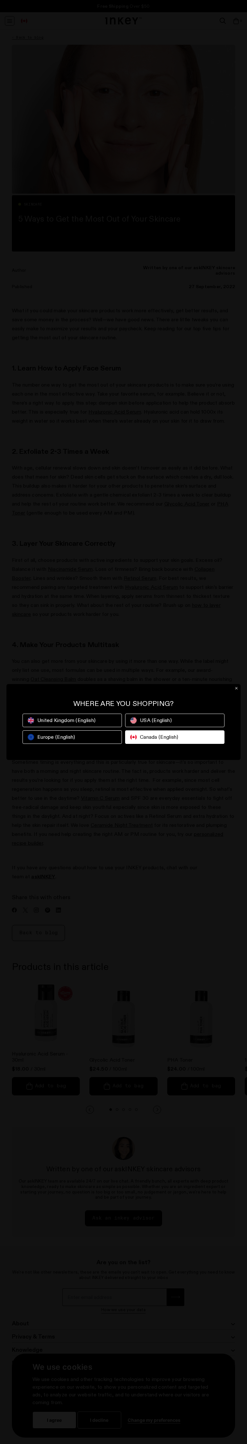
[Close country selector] (236, 688)
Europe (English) (56, 737)
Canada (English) (159, 737)
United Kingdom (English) (66, 720)
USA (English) (156, 720)
